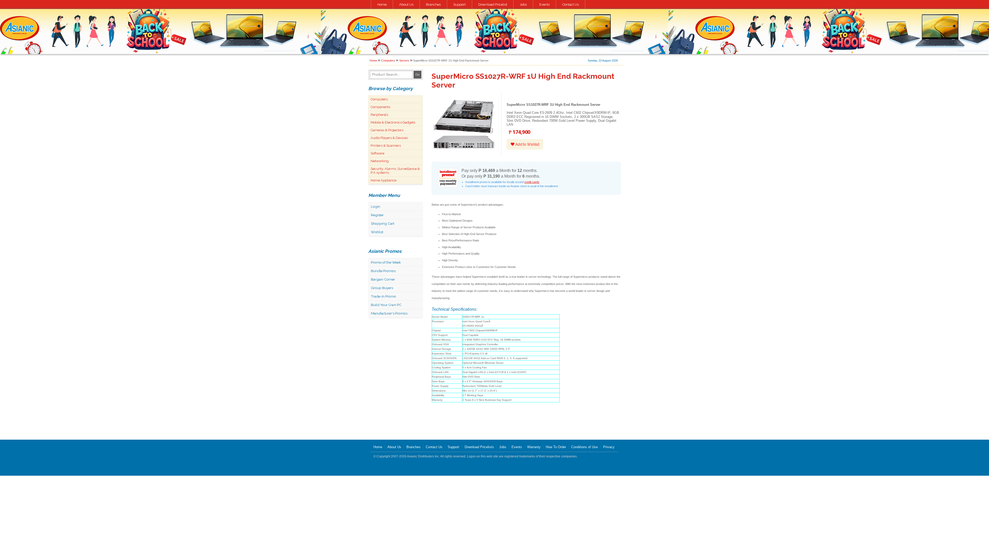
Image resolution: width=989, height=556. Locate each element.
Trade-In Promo (383, 296)
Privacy (609, 447)
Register (377, 215)
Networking (380, 161)
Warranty (534, 447)
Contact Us (570, 4)
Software (377, 153)
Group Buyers (382, 288)
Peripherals (379, 115)
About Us (406, 4)
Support (459, 4)
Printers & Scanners (386, 145)
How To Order (556, 447)
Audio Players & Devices (389, 138)
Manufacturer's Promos (389, 313)
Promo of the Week (386, 262)
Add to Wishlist (526, 144)
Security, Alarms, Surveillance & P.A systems (395, 171)
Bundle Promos (383, 271)
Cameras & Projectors (387, 130)
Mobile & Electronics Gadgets (393, 122)
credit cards (531, 182)
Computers (388, 60)
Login (375, 206)
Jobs (523, 4)
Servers (404, 60)
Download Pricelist (492, 4)
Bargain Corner (383, 279)
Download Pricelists (479, 447)
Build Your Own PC (386, 305)
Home (382, 4)
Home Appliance (383, 180)
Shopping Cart (382, 223)
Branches (433, 4)
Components (380, 107)
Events (544, 4)
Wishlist (377, 232)
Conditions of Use (584, 447)
